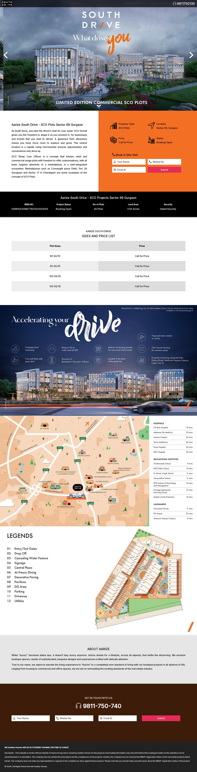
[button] (5, 55)
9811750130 (185, 3)
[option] (98, 55)
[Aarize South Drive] (7, 3)
